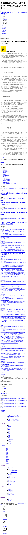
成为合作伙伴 (14, 472)
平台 (3, 25)
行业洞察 (10, 493)
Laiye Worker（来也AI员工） (14, 416)
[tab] (14, 26)
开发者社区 (11, 473)
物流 (9, 435)
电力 (9, 425)
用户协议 (3, 411)
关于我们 (4, 33)
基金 (9, 431)
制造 (9, 432)
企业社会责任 (11, 494)
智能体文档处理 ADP (13, 419)
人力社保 (10, 443)
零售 (9, 433)
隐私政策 (3, 410)
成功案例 (4, 28)
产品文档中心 (11, 477)
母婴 (7, 461)
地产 (9, 437)
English (2, 35)
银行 (9, 428)
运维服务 (10, 480)
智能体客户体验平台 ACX (14, 420)
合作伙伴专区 (14, 470)
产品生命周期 (11, 481)
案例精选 (10, 490)
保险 (9, 429)
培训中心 (10, 476)
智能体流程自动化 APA (13, 418)
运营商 (9, 426)
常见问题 (10, 484)
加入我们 (10, 500)
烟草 (9, 440)
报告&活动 (10, 467)
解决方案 (4, 27)
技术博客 (10, 474)
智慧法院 (10, 439)
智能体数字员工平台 (13, 415)
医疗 (9, 436)
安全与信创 (11, 483)
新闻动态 (4, 31)
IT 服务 (7, 452)
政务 (7, 449)
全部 (7, 448)
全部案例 (10, 489)
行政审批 (10, 441)
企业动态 (10, 491)
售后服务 (10, 478)
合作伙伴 (10, 469)
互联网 (7, 459)
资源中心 (4, 30)
